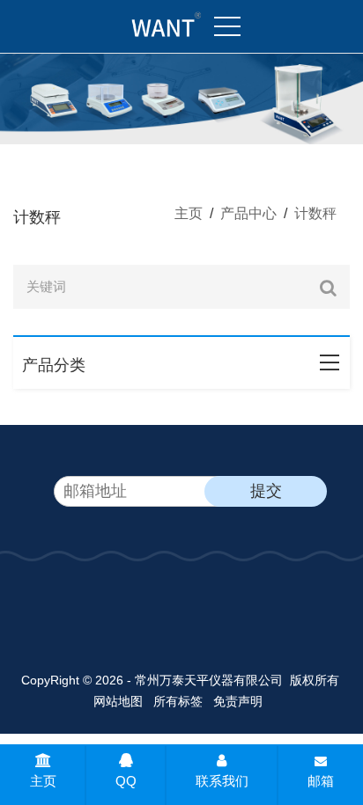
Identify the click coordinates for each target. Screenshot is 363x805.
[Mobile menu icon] (227, 26)
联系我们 (222, 780)
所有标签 (178, 701)
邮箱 (320, 780)
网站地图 (118, 701)
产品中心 (248, 213)
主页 (188, 213)
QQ (126, 780)
